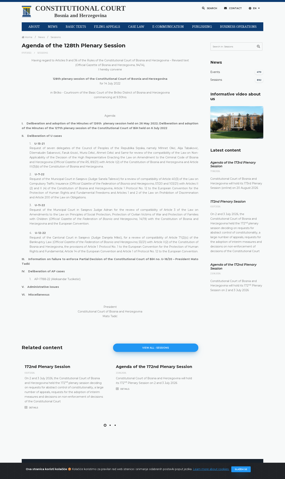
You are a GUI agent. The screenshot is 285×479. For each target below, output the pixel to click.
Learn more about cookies (211, 469)
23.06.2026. (121, 372)
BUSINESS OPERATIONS (238, 27)
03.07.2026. (30, 372)
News (41, 37)
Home (28, 37)
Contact (235, 8)
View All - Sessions (155, 347)
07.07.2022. (27, 52)
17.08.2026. (215, 171)
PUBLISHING (202, 27)
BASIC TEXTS (76, 27)
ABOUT (34, 27)
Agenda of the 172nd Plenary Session (154, 366)
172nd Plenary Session (47, 366)
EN (254, 8)
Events (215, 72)
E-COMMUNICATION (168, 27)
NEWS (52, 27)
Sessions (56, 37)
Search (211, 8)
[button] (105, 425)
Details (33, 407)
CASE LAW (136, 27)
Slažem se (241, 469)
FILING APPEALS (107, 27)
